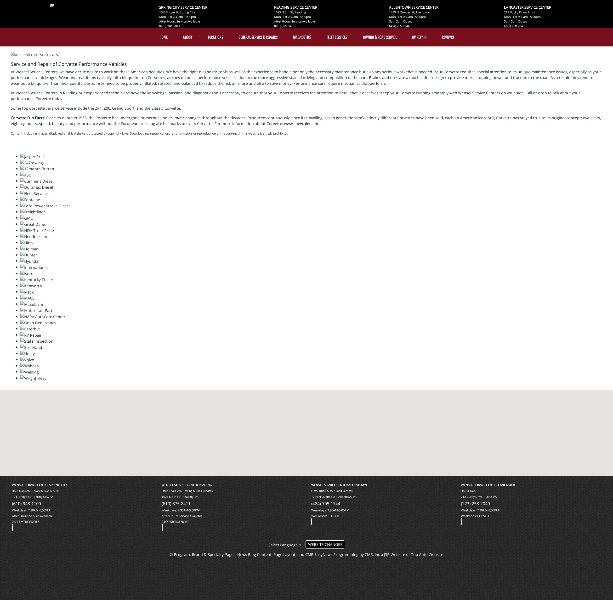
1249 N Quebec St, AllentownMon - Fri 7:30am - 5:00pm (409, 14)
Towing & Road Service (380, 37)
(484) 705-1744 (399, 26)
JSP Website (394, 554)
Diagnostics (302, 37)
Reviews (448, 37)
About (188, 37)
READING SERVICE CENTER (295, 7)
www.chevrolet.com (301, 123)
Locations (215, 37)
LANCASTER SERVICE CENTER (527, 7)
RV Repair (419, 37)
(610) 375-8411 (284, 26)
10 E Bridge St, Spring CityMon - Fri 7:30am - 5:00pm (177, 14)
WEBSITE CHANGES (325, 544)
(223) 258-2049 (514, 26)
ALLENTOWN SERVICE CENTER (413, 7)
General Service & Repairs (258, 37)
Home (163, 37)
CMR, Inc (372, 554)
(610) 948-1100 (169, 26)
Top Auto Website (427, 554)
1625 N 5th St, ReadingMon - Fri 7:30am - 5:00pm (292, 14)
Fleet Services (337, 37)
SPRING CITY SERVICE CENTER (183, 7)
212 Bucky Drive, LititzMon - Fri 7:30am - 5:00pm (522, 14)
